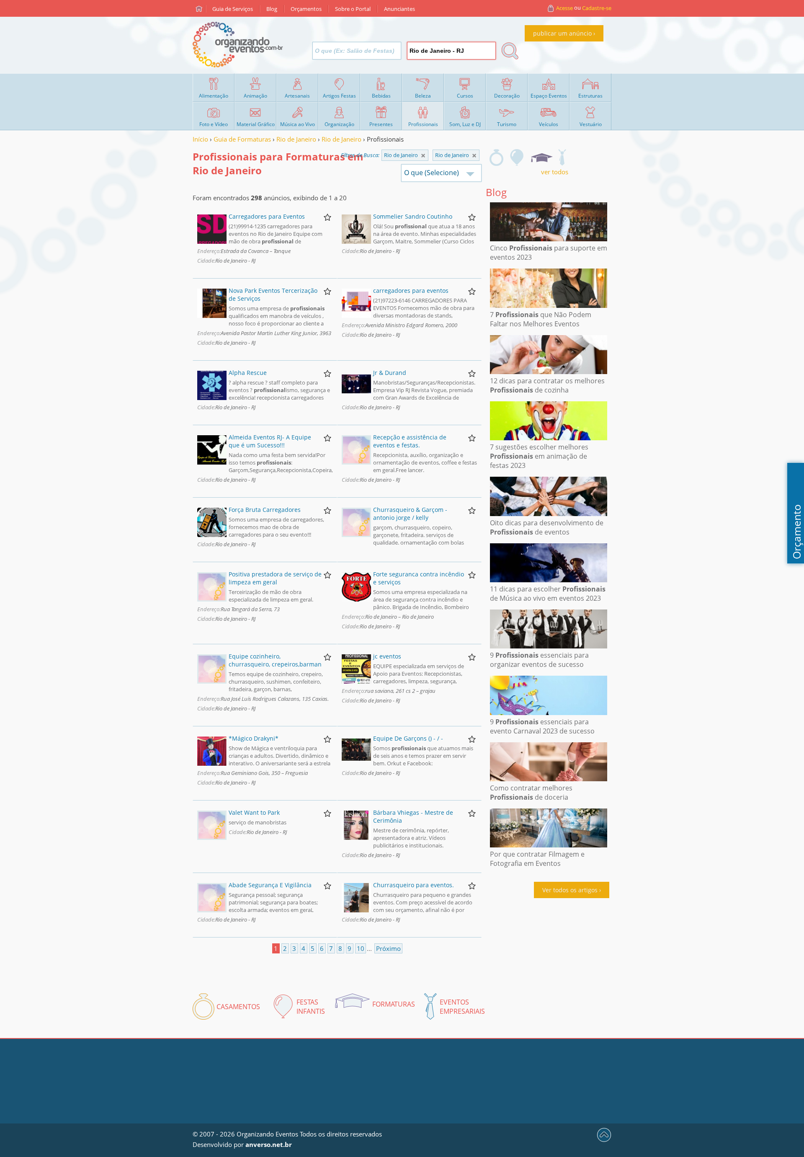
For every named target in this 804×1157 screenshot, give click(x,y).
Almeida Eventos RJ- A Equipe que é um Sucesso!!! (270, 441)
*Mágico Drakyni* (253, 738)
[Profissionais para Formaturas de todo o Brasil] (423, 155)
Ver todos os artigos (570, 890)
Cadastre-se (596, 8)
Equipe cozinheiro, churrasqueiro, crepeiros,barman (275, 660)
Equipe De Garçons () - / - (408, 738)
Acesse (564, 8)
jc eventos (387, 656)
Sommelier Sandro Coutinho (412, 216)
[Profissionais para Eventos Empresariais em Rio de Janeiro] (562, 157)
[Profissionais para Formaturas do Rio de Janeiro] (474, 155)
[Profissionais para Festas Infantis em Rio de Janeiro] (517, 157)
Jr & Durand (389, 373)
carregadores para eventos (410, 290)
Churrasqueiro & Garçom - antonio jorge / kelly (410, 514)
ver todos (554, 172)
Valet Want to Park (254, 812)
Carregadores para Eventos (267, 216)
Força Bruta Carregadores (265, 510)
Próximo (388, 948)
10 (360, 948)
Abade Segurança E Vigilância (270, 885)
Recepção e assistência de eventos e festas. (409, 441)
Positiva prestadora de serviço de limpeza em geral (275, 578)
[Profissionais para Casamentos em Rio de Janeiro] (496, 157)
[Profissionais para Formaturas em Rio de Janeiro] (541, 157)
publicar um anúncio (562, 33)
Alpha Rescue (248, 373)
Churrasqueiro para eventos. (413, 885)
